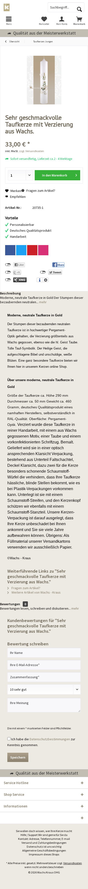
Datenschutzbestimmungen (50, 739)
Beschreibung (10, 293)
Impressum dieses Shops (44, 854)
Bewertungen (10, 604)
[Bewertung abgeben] (44, 137)
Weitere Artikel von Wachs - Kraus (36, 592)
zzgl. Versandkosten (31, 151)
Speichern (17, 757)
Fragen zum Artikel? (40, 190)
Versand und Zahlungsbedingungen (44, 842)
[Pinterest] (32, 250)
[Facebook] (10, 250)
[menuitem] (9, 20)
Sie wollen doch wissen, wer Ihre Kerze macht (44, 831)
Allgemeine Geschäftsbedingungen (44, 850)
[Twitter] (21, 250)
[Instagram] (43, 250)
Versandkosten (72, 863)
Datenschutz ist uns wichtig (44, 846)
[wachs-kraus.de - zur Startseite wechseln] (22, 7)
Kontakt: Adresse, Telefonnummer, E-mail (44, 839)
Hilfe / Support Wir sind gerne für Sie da (44, 835)
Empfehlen (17, 196)
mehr (42, 302)
